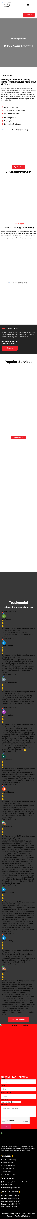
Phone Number (6, 1092)
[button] (28, 5)
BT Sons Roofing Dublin (8, 88)
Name (3, 1078)
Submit (6, 1126)
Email (3, 1085)
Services (4, 1100)
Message (4, 1104)
